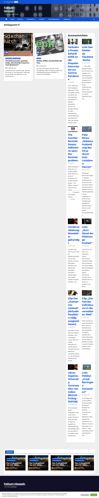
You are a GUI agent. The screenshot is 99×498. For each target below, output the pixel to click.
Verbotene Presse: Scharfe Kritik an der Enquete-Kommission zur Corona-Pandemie (73, 63)
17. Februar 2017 (11, 68)
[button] (94, 19)
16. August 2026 (58, 467)
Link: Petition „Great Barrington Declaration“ (87, 382)
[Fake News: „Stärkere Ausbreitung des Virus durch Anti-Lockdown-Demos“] (87, 131)
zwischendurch (53, 19)
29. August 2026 (12, 467)
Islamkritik (31, 19)
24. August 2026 (35, 467)
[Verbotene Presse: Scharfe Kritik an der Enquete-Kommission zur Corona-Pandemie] (73, 43)
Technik (39, 58)
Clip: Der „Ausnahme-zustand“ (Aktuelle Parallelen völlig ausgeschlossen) (73, 311)
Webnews (67, 19)
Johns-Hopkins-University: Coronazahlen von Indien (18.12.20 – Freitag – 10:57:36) (73, 387)
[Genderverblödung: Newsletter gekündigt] (73, 223)
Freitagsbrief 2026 (11, 460)
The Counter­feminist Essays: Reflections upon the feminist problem (73, 147)
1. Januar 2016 (42, 65)
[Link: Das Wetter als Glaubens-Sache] (87, 43)
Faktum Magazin (14, 483)
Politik (20, 19)
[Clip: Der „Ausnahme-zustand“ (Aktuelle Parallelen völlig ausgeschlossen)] (73, 294)
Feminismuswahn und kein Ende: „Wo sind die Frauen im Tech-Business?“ (17, 63)
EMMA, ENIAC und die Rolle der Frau (49, 62)
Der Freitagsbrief (11, 458)
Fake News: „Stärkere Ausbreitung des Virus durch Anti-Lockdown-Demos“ (87, 150)
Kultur (41, 19)
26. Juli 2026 (80, 467)
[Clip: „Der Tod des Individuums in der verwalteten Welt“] (87, 294)
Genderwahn (9, 58)
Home (12, 19)
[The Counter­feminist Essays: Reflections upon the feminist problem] (73, 131)
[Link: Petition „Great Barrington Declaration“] (87, 368)
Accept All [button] (93, 494)
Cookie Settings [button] (85, 494)
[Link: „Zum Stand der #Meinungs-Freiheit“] (87, 223)
